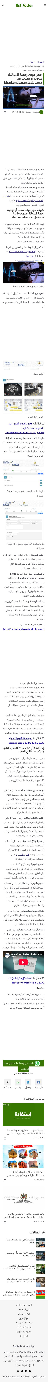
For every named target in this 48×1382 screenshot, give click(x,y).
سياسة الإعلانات (24, 1327)
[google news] (26, 1371)
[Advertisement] (24, 35)
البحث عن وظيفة (24, 1305)
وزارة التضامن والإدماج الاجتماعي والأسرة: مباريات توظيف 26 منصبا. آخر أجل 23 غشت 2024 (23, 1215)
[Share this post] (5, 112)
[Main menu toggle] (45, 5)
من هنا (29, 256)
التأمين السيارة (22, 854)
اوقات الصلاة (24, 1314)
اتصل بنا (24, 1336)
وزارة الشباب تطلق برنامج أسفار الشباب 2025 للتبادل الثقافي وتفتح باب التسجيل (25, 1173)
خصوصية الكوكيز (24, 1331)
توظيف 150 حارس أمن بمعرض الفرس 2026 (20, 1254)
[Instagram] (18, 1371)
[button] (2, 5)
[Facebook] (30, 1371)
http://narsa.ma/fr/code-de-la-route (23, 629)
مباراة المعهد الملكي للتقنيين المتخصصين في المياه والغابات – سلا (20, 1267)
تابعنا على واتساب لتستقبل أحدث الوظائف (18, 1065)
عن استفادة (24, 1309)
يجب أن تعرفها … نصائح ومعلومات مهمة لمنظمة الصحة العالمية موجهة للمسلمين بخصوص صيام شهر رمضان (25, 1131)
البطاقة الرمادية (23, 200)
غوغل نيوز (24, 1318)
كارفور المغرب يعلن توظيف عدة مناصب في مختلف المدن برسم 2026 (21, 1280)
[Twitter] (22, 1371)
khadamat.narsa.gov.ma (22, 251)
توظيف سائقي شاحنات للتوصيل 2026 (20, 1241)
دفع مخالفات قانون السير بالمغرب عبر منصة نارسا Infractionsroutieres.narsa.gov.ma (24, 428)
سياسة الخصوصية (24, 1322)
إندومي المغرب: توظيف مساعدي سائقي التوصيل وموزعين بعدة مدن (19, 1293)
